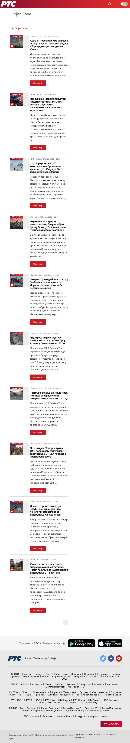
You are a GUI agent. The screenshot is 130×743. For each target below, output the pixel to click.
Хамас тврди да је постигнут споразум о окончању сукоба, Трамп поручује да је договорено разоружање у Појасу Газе (49, 568)
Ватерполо (85, 684)
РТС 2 (29, 700)
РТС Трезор (53, 702)
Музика (56, 692)
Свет (48, 674)
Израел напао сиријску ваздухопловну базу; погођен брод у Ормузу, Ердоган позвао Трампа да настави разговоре (48, 226)
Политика (26, 674)
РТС (25, 716)
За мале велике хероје (89, 694)
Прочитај (37, 83)
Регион (38, 674)
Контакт (34, 716)
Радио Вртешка (73, 710)
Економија (102, 674)
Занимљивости (41, 692)
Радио (13, 708)
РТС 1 (19, 700)
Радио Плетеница (111, 708)
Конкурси (80, 716)
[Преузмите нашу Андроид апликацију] (81, 643)
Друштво (89, 674)
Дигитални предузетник (60, 694)
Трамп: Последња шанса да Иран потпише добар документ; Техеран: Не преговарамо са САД (49, 395)
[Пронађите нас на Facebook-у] (111, 658)
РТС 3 (39, 700)
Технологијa (69, 692)
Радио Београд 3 (72, 708)
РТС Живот (94, 700)
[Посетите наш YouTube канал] (119, 658)
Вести (15, 674)
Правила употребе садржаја (50, 734)
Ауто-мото (112, 684)
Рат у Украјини (31, 676)
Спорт (14, 684)
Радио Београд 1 (29, 708)
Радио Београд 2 (50, 708)
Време (45, 676)
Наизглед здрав (112, 694)
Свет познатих (100, 692)
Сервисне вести (61, 676)
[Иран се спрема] (16, 507)
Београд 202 (92, 708)
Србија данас (61, 674)
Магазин (14, 692)
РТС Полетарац (88, 702)
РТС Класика (111, 700)
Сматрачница (80, 676)
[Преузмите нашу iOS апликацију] (110, 643)
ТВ (12, 700)
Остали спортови (55, 686)
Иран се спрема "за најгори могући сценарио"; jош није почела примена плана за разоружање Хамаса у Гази (45, 510)
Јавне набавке (64, 716)
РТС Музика (70, 702)
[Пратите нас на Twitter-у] (103, 658)
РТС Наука (64, 700)
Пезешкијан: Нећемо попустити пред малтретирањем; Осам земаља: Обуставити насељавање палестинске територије (48, 104)
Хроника (76, 674)
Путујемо (84, 692)
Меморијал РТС (76, 686)
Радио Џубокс (54, 710)
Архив (105, 710)
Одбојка (59, 684)
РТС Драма (79, 700)
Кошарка (37, 684)
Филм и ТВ (16, 694)
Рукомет (71, 684)
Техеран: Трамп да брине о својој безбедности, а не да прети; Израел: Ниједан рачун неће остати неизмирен (49, 284)
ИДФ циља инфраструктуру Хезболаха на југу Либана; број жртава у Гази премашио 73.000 (48, 340)
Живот (25, 692)
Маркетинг (47, 716)
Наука (28, 694)
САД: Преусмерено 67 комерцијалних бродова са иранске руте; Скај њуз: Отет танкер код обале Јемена (46, 168)
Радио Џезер (92, 710)
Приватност (14, 734)
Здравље (116, 692)
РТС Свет (50, 700)
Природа (40, 694)
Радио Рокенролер (32, 710)
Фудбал (24, 684)
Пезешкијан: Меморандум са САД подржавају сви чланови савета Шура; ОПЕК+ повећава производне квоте (48, 452)
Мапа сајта (111, 723)
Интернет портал (97, 716)
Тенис (48, 684)
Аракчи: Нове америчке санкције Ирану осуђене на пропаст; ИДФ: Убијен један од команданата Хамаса (49, 45)
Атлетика (99, 684)
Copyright (28, 734)
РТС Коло (39, 702)
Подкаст (95, 676)
